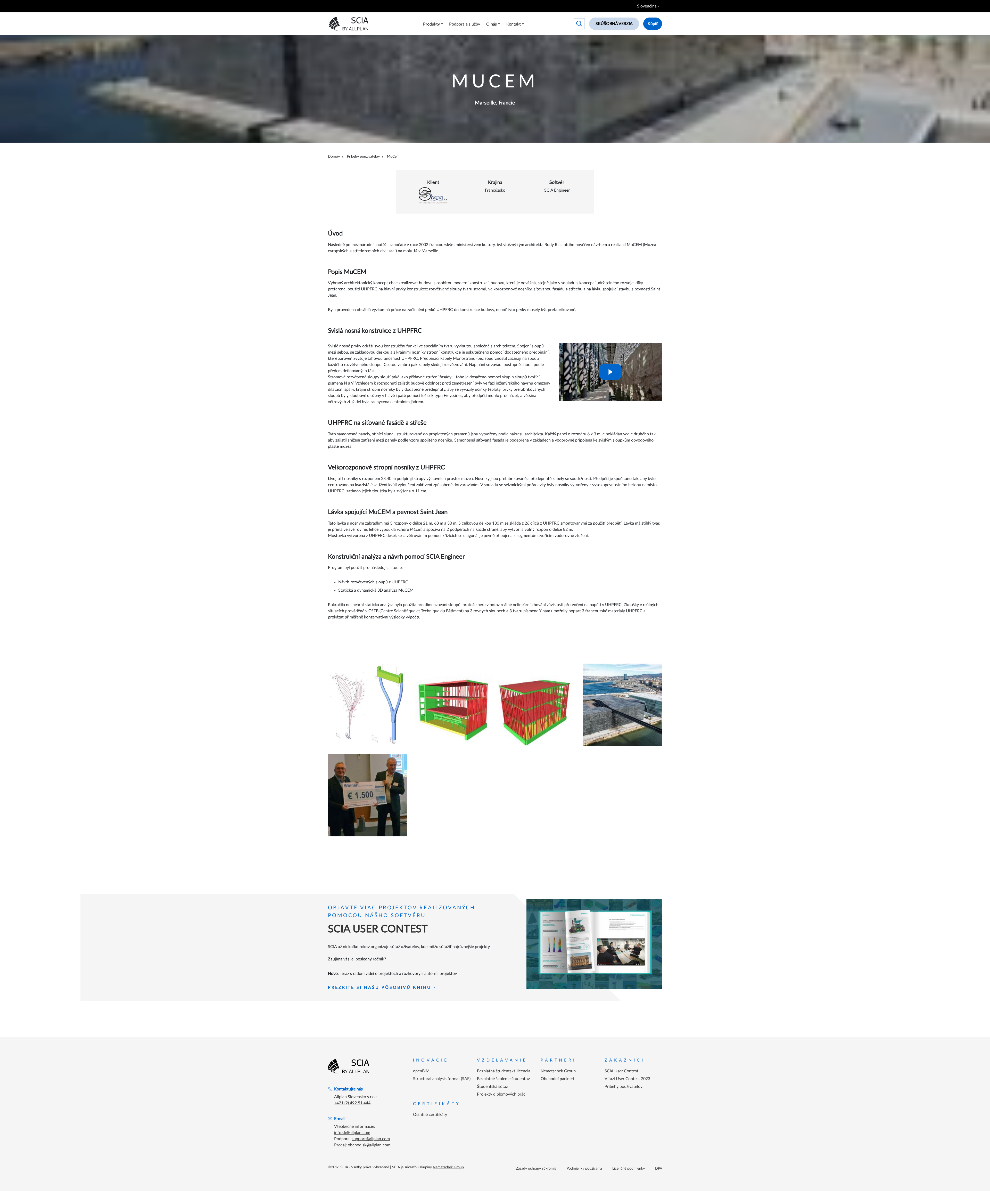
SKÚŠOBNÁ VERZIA (614, 24)
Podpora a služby (464, 24)
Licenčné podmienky (628, 1168)
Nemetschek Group (558, 1071)
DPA (658, 1168)
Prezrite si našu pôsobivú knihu (379, 987)
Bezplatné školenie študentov (503, 1079)
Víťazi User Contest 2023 (627, 1079)
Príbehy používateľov (363, 156)
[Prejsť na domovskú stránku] (348, 1066)
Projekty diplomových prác (501, 1094)
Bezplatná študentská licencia (503, 1071)
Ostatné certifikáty (430, 1115)
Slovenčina (647, 6)
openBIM (421, 1071)
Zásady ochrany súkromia (536, 1168)
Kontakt (513, 24)
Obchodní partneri (557, 1079)
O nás (491, 24)
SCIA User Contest (621, 1071)
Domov (334, 156)
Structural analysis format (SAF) (442, 1079)
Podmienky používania (584, 1168)
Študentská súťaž (492, 1086)
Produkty (431, 24)
